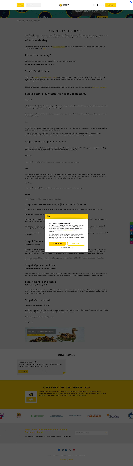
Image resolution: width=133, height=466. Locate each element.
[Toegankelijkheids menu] (131, 2)
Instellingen (76, 244)
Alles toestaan (57, 244)
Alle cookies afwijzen (66, 247)
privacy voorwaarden (68, 230)
